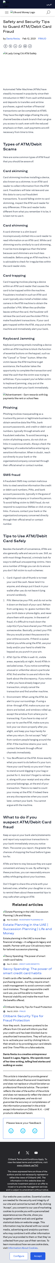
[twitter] (10, 46)
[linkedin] (15, 46)
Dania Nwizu (13, 38)
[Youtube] (36, 1153)
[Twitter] (27, 1153)
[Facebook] (19, 1153)
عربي (49, 4)
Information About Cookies (23, 1247)
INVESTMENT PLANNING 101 (31, 920)
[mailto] (25, 46)
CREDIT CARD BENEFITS (29, 964)
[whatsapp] (20, 46)
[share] (30, 46)
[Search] (48, 12)
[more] (7, 12)
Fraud (42, 38)
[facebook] (5, 46)
